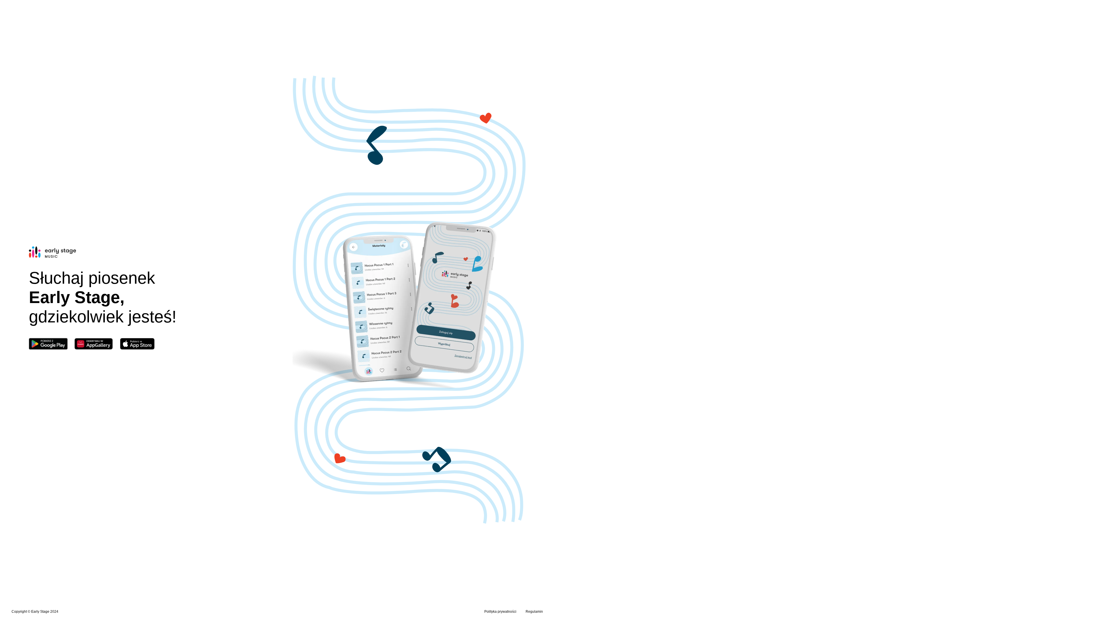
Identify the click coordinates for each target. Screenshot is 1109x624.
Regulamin (534, 612)
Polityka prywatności (500, 612)
